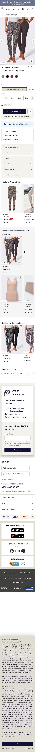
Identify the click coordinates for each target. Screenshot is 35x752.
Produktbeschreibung (10, 147)
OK (17, 744)
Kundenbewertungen (10, 175)
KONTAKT (5, 462)
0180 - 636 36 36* (10, 487)
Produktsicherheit (9, 169)
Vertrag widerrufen (10, 573)
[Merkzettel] (28, 9)
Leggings (14, 15)
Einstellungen (29, 748)
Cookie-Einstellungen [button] (17, 582)
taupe (3, 80)
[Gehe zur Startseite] (8, 9)
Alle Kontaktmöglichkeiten (14, 474)
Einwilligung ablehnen (8, 748)
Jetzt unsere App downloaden (17, 526)
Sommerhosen (9, 373)
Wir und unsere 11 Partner (10, 645)
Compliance (27, 578)
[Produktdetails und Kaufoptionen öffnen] (20, 262)
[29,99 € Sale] (12, 198)
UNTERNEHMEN (8, 509)
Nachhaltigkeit (8, 164)
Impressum (18, 578)
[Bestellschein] (23, 9)
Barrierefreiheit (8, 578)
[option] (2, 76)
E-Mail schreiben (10, 468)
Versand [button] (21, 71)
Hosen (8, 15)
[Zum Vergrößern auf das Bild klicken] (31, 61)
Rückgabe (6, 158)
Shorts (22, 373)
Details (5, 152)
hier (3, 671)
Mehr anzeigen (18, 445)
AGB (20, 573)
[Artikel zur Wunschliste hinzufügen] (29, 111)
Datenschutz (28, 573)
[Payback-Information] (30, 588)
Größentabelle (8, 105)
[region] (17, 694)
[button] (2, 9)
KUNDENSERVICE (8, 497)
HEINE (4, 503)
